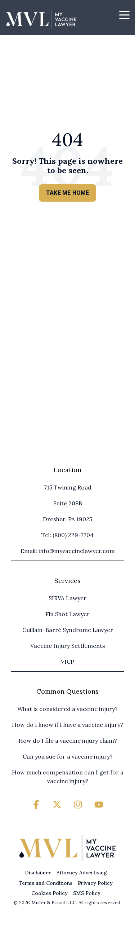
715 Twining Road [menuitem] (67, 487)
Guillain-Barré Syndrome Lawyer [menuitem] (67, 629)
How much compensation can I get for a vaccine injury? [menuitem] (68, 777)
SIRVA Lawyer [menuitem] (67, 598)
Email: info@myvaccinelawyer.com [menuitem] (68, 550)
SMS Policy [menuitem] (86, 893)
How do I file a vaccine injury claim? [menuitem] (67, 740)
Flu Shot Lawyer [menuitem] (67, 614)
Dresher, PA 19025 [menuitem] (67, 519)
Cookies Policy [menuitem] (49, 893)
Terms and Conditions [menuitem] (45, 883)
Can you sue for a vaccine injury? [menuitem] (68, 756)
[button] (124, 14)
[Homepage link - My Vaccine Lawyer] (67, 860)
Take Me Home (67, 192)
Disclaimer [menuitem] (38, 872)
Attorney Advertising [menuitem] (82, 872)
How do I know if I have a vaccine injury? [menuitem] (67, 724)
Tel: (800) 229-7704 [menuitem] (67, 535)
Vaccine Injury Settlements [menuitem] (67, 645)
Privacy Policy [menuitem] (95, 883)
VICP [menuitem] (67, 661)
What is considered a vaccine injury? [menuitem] (67, 708)
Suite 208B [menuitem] (67, 503)
